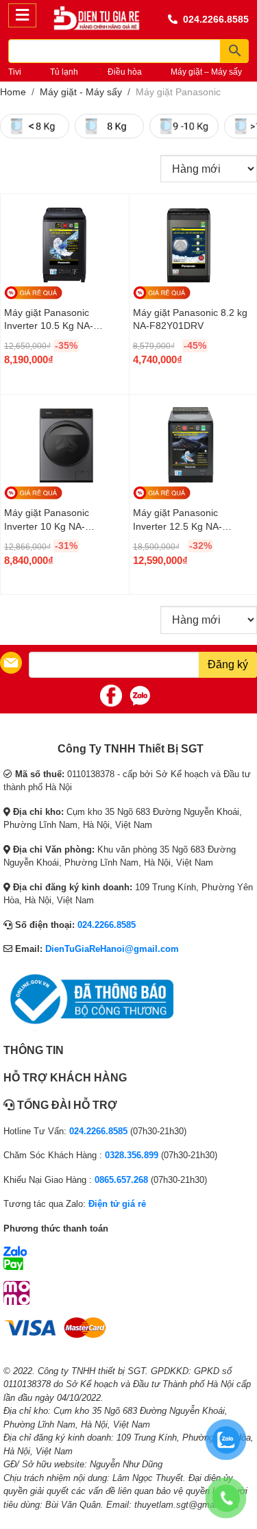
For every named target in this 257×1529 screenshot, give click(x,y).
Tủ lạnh (64, 72)
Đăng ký (228, 664)
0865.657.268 (121, 1180)
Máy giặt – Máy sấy (206, 72)
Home (13, 91)
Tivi (14, 72)
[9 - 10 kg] (184, 126)
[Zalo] (140, 696)
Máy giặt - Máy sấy (81, 91)
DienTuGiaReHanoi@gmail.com (112, 949)
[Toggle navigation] (22, 15)
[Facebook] (111, 696)
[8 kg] (109, 126)
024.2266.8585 (216, 19)
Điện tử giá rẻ (117, 1204)
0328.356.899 (131, 1155)
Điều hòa (125, 72)
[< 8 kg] (35, 126)
